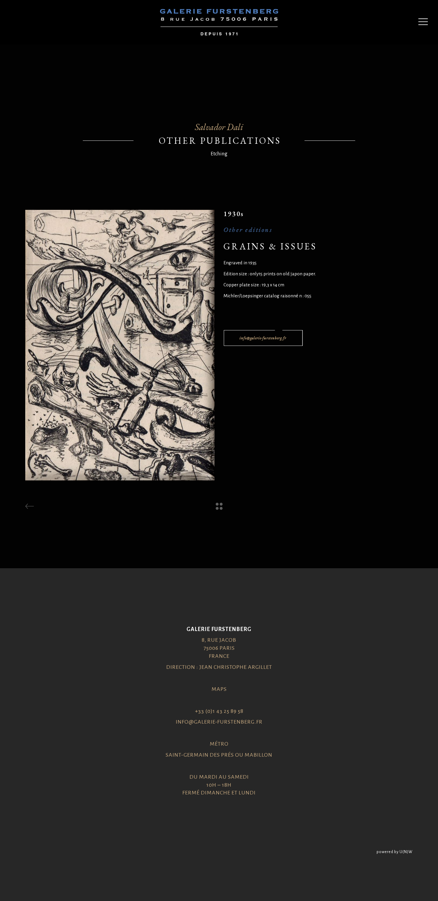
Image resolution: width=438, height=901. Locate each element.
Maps (219, 689)
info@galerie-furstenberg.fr (219, 722)
